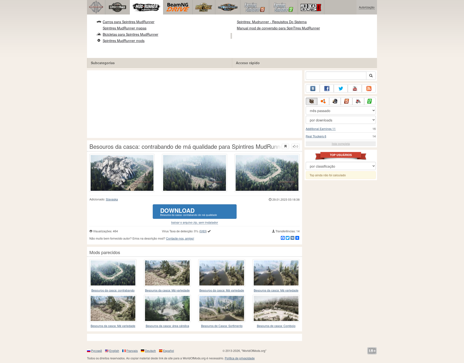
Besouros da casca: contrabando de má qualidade (113, 290)
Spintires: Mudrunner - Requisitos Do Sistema (272, 21)
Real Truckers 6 (316, 136)
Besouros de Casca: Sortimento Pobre (222, 326)
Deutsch (150, 351)
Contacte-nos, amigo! (180, 238)
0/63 (203, 231)
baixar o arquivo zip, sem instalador (194, 222)
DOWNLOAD (188, 211)
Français (132, 351)
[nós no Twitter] (341, 89)
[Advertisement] (194, 104)
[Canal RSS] (369, 89)
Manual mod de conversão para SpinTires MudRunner (278, 28)
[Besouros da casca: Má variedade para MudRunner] (167, 273)
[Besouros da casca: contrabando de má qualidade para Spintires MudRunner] (122, 173)
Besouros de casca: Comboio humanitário (276, 326)
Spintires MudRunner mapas (124, 28)
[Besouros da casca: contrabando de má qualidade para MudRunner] (113, 273)
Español (168, 351)
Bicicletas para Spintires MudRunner (130, 34)
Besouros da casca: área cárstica (167, 326)
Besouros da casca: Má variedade (167, 290)
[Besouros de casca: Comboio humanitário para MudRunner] (276, 308)
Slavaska (112, 199)
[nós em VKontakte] (313, 89)
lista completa (341, 144)
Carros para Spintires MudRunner (128, 21)
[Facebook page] (327, 89)
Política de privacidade (240, 358)
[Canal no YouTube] (355, 89)
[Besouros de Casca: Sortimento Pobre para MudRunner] (221, 308)
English (114, 351)
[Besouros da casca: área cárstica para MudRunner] (167, 308)
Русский (96, 351)
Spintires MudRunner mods (124, 40)
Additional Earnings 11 (321, 129)
